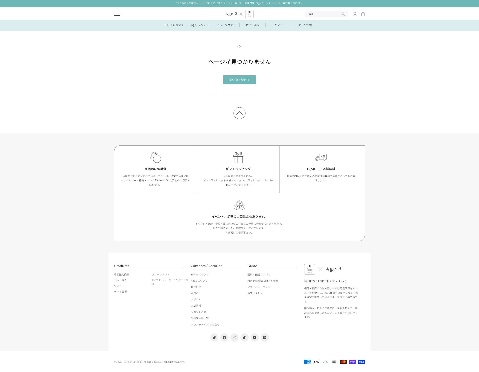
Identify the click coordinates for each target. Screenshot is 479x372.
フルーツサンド (226, 25)
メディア (196, 299)
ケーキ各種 (305, 25)
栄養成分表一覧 (200, 318)
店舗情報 (196, 305)
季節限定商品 (121, 274)
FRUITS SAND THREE (133, 362)
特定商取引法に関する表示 (263, 280)
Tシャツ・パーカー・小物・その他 (170, 282)
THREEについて (174, 25)
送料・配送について (259, 274)
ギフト (279, 25)
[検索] (343, 14)
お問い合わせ (255, 293)
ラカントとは (198, 312)
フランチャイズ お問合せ (205, 324)
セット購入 (252, 25)
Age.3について (200, 25)
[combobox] (326, 14)
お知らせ (196, 293)
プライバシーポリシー (260, 287)
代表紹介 (196, 287)
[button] (117, 14)
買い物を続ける (239, 80)
